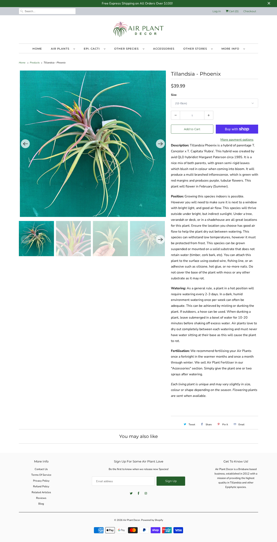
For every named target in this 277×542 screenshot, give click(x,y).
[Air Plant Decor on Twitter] (131, 493)
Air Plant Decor (131, 520)
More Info (231, 48)
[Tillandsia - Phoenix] (93, 144)
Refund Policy (41, 486)
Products (35, 62)
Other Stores (196, 48)
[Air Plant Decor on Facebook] (138, 493)
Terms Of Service (41, 475)
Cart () (233, 11)
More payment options (236, 139)
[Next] (160, 143)
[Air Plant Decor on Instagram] (145, 493)
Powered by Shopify (152, 520)
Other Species (127, 48)
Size (174, 95)
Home (37, 48)
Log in (217, 11)
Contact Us (41, 469)
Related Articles (41, 492)
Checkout (249, 11)
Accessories (163, 48)
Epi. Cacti (93, 48)
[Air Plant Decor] (138, 30)
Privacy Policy (41, 481)
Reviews (41, 498)
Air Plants (61, 48)
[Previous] (25, 143)
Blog (41, 504)
